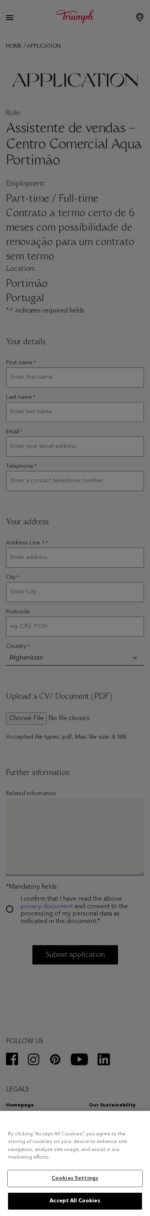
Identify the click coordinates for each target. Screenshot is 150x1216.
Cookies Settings (75, 1178)
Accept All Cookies (75, 1201)
